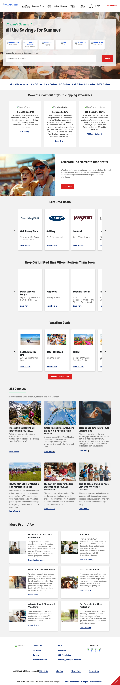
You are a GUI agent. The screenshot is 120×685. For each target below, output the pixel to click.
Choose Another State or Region (76, 681)
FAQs (60, 645)
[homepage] (10, 6)
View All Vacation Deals (60, 376)
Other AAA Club (96, 681)
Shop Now (68, 186)
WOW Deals (102, 84)
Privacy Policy (76, 671)
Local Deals (49, 84)
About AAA (62, 650)
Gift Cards (63, 84)
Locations (37, 650)
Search (107, 58)
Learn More (59, 141)
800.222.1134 (43, 671)
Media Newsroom (40, 659)
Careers (36, 655)
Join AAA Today (86, 560)
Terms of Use (94, 671)
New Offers (35, 84)
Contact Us (37, 645)
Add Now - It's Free (93, 134)
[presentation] (15, 230)
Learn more (13, 451)
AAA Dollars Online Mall (82, 84)
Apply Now (32, 625)
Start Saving (24, 132)
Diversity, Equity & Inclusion (69, 659)
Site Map (59, 671)
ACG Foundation (64, 655)
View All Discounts (18, 84)
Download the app (35, 560)
